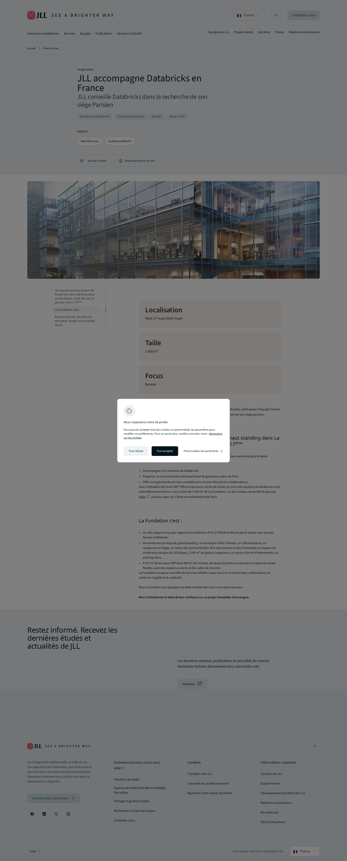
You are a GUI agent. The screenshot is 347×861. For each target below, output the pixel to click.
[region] (173, 430)
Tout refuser (136, 451)
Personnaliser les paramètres (203, 451)
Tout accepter (165, 451)
